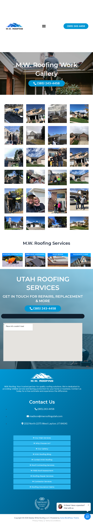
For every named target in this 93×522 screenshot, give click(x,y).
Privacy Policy (37, 521)
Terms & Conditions (53, 521)
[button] (44, 26)
